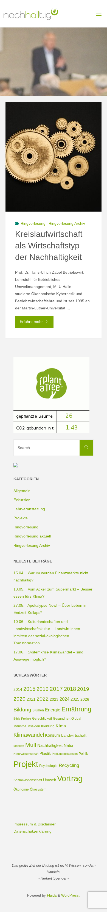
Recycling (69, 765)
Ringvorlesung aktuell (32, 536)
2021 (31, 699)
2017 (56, 689)
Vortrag (70, 778)
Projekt (25, 764)
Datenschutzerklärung (32, 831)
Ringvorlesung (33, 223)
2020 (19, 699)
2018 (70, 689)
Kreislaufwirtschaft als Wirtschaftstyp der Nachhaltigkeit (48, 245)
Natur (69, 745)
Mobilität (18, 745)
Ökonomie (21, 789)
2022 (42, 699)
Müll (30, 745)
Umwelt (49, 780)
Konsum (52, 735)
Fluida (51, 895)
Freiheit (26, 718)
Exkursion (21, 500)
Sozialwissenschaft (27, 780)
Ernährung (76, 709)
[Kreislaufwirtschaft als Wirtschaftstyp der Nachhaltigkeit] (53, 157)
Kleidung (48, 726)
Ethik (16, 718)
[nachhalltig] (30, 14)
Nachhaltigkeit (50, 745)
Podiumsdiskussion (65, 753)
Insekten (33, 726)
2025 (75, 699)
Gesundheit (61, 718)
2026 (84, 699)
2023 (54, 699)
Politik (83, 754)
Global (76, 718)
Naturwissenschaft (25, 753)
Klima (61, 725)
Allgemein (21, 491)
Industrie (19, 726)
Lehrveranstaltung (29, 509)
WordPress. (70, 895)
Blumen (38, 710)
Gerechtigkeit (42, 718)
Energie (52, 709)
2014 (17, 689)
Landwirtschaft (73, 735)
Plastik (45, 753)
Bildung (22, 710)
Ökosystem (38, 789)
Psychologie (48, 766)
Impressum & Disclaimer (34, 824)
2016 (42, 689)
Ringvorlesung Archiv (67, 223)
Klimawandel (28, 735)
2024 (64, 699)
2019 (83, 689)
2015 (29, 689)
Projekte (20, 518)
